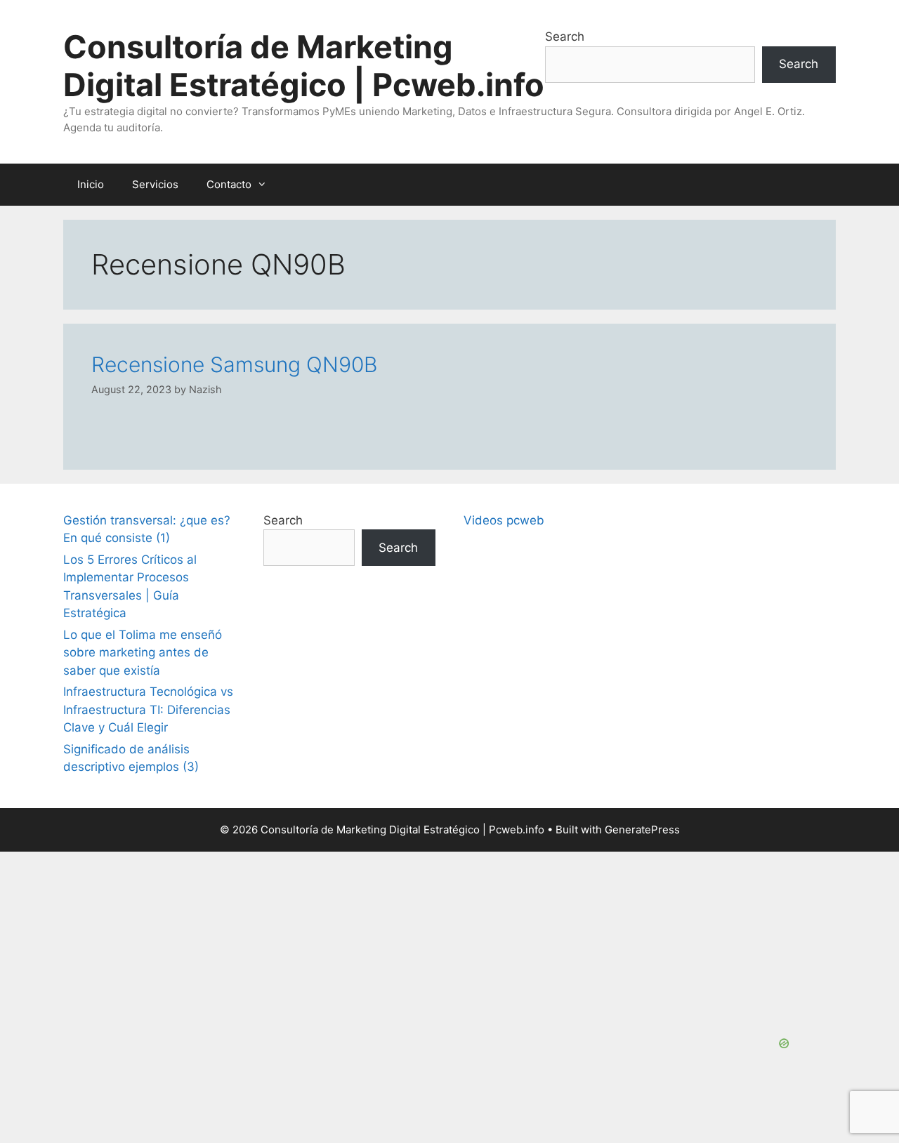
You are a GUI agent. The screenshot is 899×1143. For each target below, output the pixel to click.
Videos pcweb (504, 520)
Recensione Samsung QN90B (234, 364)
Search (564, 36)
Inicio (90, 184)
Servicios (155, 184)
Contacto (228, 184)
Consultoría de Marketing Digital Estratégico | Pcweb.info (303, 65)
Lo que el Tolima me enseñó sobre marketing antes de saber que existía (142, 653)
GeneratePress (642, 829)
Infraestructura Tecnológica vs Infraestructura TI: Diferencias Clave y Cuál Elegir (148, 709)
